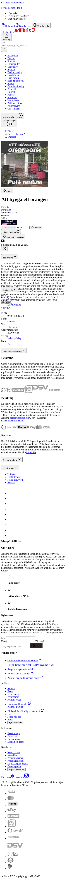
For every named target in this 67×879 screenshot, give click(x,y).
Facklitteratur (13, 477)
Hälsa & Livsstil (15, 479)
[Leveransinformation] (4, 248)
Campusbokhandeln (17, 704)
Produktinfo (7, 290)
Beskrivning (7, 258)
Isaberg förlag (14, 338)
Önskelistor (13, 736)
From (4, 641)
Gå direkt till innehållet (12, 2)
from (3, 638)
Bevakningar (13, 739)
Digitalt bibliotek (15, 741)
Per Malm (6, 209)
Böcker (11, 482)
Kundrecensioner (10, 460)
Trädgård (11, 474)
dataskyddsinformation (12, 420)
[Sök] (4, 49)
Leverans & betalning (12, 351)
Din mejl (39, 644)
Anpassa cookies (16, 769)
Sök (3, 42)
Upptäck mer (8, 468)
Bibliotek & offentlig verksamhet (23, 711)
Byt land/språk (15, 722)
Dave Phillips (14, 304)
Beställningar (13, 733)
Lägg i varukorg (9, 232)
